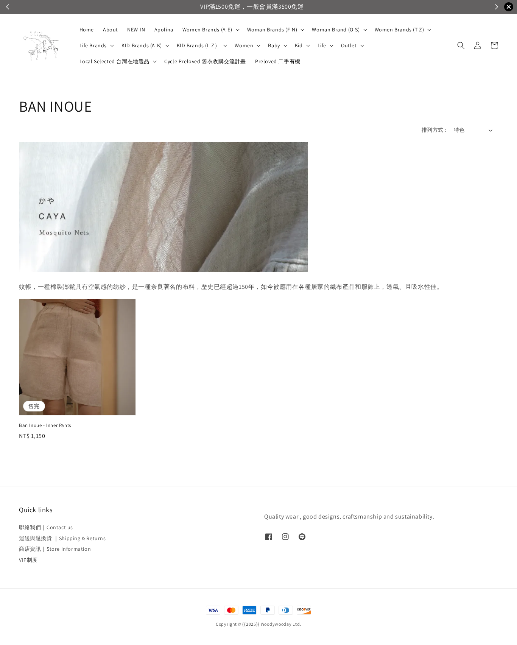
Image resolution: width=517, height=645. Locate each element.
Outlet (349, 45)
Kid (299, 45)
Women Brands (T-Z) (399, 29)
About (110, 29)
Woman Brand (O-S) (336, 29)
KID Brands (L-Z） (198, 45)
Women (244, 45)
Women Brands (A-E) (207, 29)
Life (322, 45)
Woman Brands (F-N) (272, 29)
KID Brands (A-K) (141, 45)
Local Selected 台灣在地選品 (114, 61)
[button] (461, 45)
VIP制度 (28, 559)
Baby (274, 45)
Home (86, 29)
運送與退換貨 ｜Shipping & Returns (62, 538)
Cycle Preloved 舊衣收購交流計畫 (205, 61)
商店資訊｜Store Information (55, 548)
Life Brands (93, 45)
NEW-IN (136, 29)
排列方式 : (434, 129)
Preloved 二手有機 (278, 61)
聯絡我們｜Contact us (46, 527)
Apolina (163, 29)
